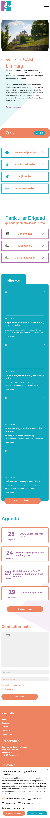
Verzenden (19, 697)
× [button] (47, 770)
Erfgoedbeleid (7, 730)
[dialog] (25, 792)
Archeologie (25, 245)
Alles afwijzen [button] (37, 813)
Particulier (9, 689)
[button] (25, 808)
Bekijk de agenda (25, 609)
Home (3, 719)
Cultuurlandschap (25, 257)
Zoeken (39, 133)
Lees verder (21, 794)
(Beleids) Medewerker (14, 685)
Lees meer (9, 337)
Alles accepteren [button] (13, 813)
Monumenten (25, 233)
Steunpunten (6, 734)
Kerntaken (5, 723)
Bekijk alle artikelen (22, 500)
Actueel (4, 727)
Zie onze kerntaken (13, 107)
